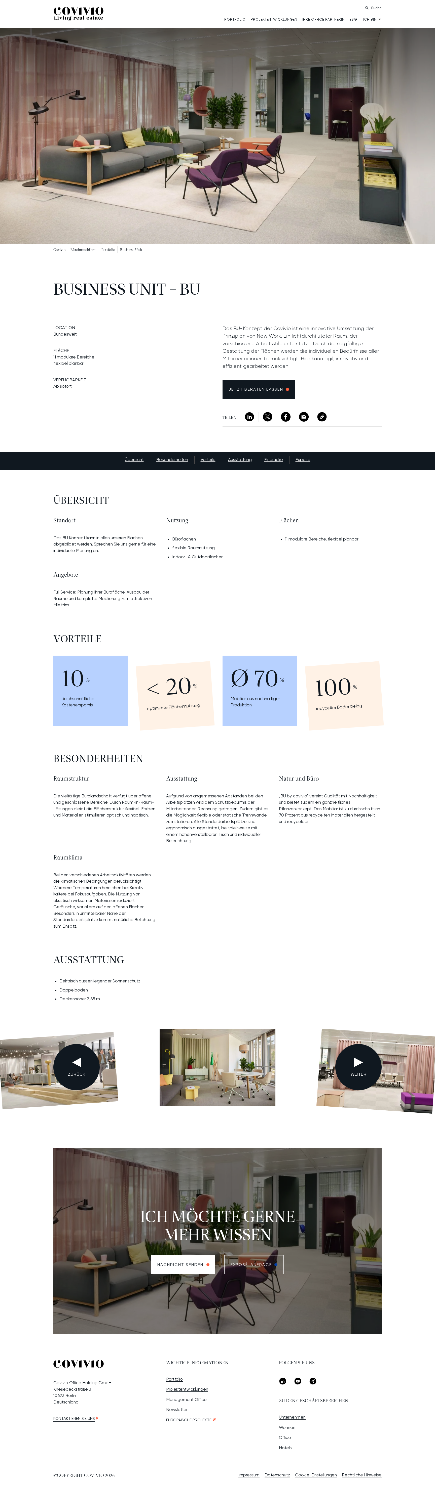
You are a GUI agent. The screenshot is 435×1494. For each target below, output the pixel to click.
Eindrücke (273, 459)
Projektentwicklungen (274, 19)
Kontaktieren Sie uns (74, 1418)
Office (285, 1437)
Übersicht (134, 459)
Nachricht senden (180, 1264)
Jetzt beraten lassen (256, 389)
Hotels (285, 1447)
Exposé (303, 459)
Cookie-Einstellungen (316, 1474)
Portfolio (234, 19)
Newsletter (177, 1409)
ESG (353, 19)
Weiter (359, 1074)
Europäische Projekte (188, 1420)
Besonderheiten (172, 459)
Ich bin (370, 19)
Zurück (76, 1074)
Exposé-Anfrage (251, 1264)
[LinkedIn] (249, 417)
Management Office (186, 1399)
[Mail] (304, 417)
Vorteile (208, 459)
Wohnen (287, 1427)
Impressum (249, 1474)
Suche (376, 8)
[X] (268, 417)
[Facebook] (286, 417)
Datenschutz (277, 1474)
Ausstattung (240, 459)
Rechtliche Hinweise (362, 1474)
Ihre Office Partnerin (323, 19)
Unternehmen (292, 1417)
